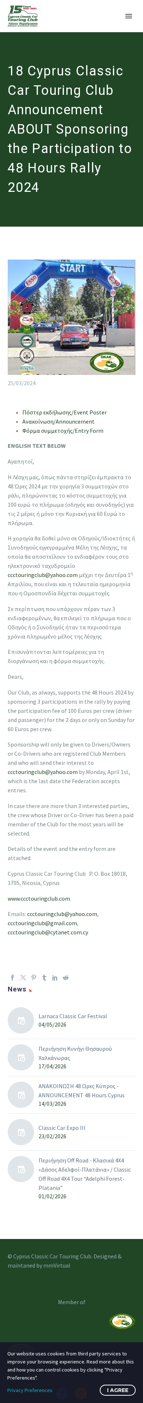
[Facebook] (12, 977)
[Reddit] (66, 977)
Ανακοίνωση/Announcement (58, 421)
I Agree (117, 1390)
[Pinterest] (34, 977)
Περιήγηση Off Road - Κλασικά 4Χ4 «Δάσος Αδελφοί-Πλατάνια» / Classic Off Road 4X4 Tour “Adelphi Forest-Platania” (84, 1174)
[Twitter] (23, 977)
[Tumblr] (44, 977)
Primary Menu (128, 16)
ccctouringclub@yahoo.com (43, 574)
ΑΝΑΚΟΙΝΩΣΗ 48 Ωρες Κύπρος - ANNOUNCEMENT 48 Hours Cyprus (81, 1090)
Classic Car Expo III (61, 1127)
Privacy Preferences (29, 1390)
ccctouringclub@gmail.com (42, 923)
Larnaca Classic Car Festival (72, 1016)
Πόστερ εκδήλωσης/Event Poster (64, 412)
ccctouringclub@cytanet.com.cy (48, 932)
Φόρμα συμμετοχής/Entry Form (62, 430)
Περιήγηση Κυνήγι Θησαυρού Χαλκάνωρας (75, 1053)
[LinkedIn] (55, 977)
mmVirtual (56, 1265)
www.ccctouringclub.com (39, 898)
